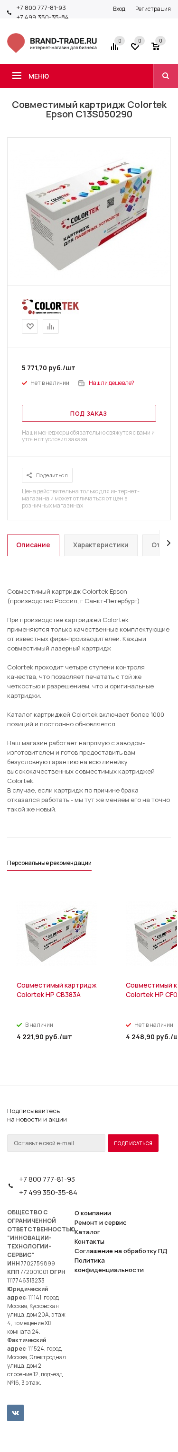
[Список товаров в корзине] (162, 50)
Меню (38, 75)
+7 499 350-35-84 (43, 17)
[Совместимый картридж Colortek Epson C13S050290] (89, 276)
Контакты (89, 1241)
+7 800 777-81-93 (41, 7)
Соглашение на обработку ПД (121, 1251)
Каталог (87, 1232)
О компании (93, 1213)
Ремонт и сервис (101, 1222)
